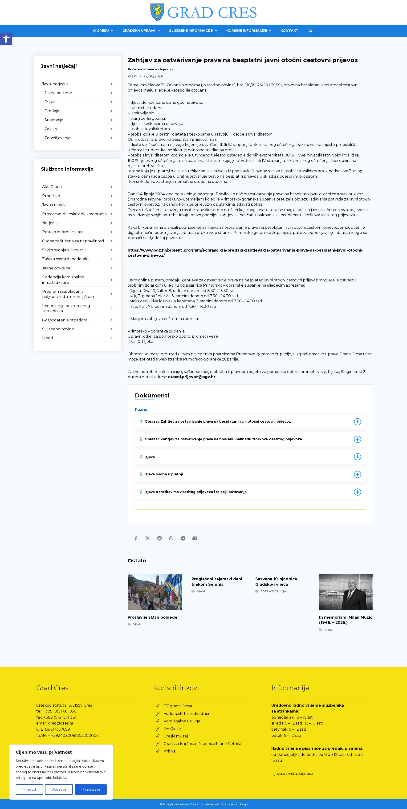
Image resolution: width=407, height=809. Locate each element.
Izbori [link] (47, 338)
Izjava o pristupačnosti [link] (292, 773)
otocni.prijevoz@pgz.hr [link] (191, 377)
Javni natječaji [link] (55, 84)
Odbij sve (58, 789)
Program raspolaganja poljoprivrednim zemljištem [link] (68, 294)
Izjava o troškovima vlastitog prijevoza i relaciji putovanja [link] (196, 492)
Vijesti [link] (165, 69)
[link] (6, 39)
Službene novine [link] (58, 329)
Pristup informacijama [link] (62, 232)
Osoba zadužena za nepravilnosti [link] (73, 241)
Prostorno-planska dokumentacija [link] (74, 214)
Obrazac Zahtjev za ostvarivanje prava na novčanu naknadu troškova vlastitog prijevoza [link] (223, 439)
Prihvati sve (90, 789)
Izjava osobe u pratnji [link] (164, 474)
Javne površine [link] (56, 268)
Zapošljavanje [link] (57, 138)
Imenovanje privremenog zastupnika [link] (66, 308)
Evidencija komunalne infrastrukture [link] (63, 279)
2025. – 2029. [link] (270, 591)
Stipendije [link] (54, 120)
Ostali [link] (50, 102)
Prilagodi (29, 789)
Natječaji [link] (50, 223)
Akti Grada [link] (52, 186)
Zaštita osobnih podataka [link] (66, 259)
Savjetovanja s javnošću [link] (64, 250)
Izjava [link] (150, 457)
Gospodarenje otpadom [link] (64, 320)
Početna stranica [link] (142, 69)
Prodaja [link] (52, 111)
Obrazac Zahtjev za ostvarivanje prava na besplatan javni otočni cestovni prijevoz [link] (218, 421)
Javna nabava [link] (55, 205)
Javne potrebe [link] (58, 93)
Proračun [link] (51, 196)
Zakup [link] (51, 129)
